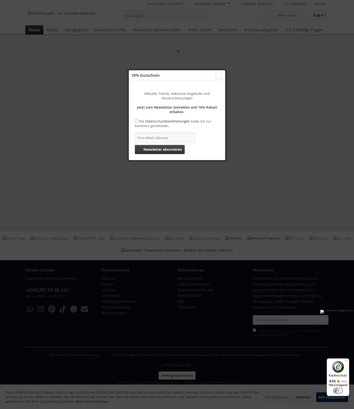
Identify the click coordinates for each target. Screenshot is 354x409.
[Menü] (346, 361)
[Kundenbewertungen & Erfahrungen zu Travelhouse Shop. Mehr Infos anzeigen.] (337, 327)
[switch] (338, 391)
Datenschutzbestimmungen (167, 121)
